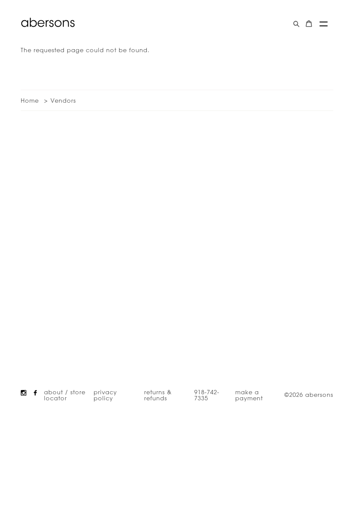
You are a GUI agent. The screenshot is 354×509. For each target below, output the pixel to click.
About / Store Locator (64, 394)
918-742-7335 (206, 394)
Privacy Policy (105, 394)
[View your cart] (308, 24)
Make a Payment (249, 394)
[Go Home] (48, 22)
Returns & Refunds (158, 394)
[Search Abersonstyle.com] (296, 24)
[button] (323, 24)
